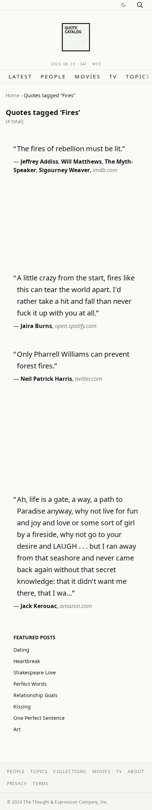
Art (17, 729)
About (136, 771)
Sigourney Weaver (64, 170)
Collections (69, 771)
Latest (20, 76)
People (53, 76)
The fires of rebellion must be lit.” (71, 148)
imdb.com (105, 170)
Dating (21, 649)
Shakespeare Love (34, 672)
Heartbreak (26, 661)
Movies (88, 76)
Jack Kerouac (39, 606)
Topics (138, 76)
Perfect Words (30, 683)
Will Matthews (81, 161)
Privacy (17, 784)
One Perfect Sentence (39, 718)
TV (113, 76)
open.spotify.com (76, 326)
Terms (40, 784)
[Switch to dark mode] (123, 5)
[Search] (140, 5)
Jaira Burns (36, 326)
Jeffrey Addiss (39, 161)
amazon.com (76, 606)
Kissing (22, 706)
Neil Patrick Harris (46, 379)
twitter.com (88, 379)
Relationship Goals (35, 695)
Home (12, 95)
